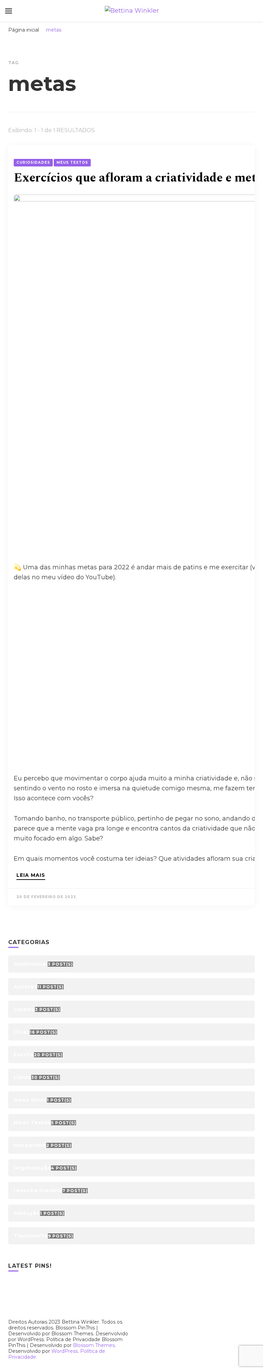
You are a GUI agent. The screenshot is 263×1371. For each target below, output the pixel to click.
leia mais (30, 875)
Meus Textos (72, 162)
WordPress (64, 1351)
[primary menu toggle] (8, 11)
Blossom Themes (94, 1345)
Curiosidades (33, 162)
